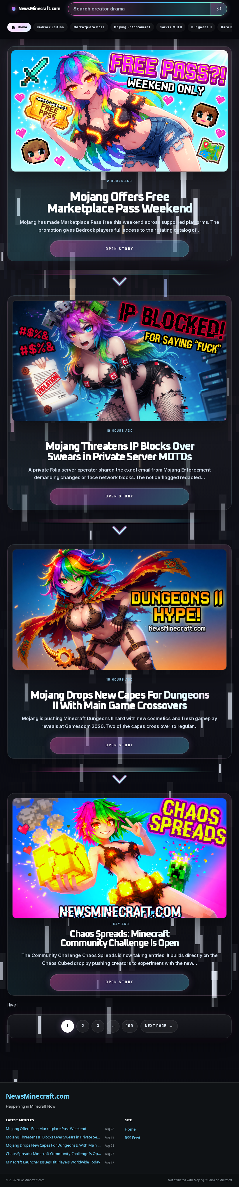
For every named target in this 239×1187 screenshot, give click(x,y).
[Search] (218, 9)
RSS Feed (132, 1137)
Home (130, 1129)
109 (129, 1026)
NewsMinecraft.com (39, 8)
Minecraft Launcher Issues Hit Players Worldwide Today (53, 1162)
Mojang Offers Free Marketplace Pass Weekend (119, 203)
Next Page (159, 1026)
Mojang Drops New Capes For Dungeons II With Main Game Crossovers (119, 700)
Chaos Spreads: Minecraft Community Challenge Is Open (119, 939)
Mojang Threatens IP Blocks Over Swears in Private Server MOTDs (119, 451)
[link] (119, 171)
